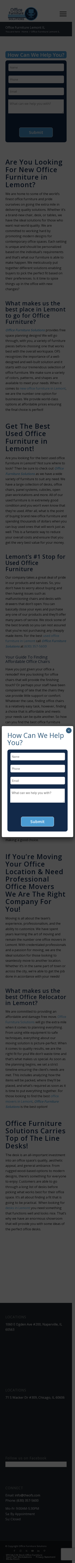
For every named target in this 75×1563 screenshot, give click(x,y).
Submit (37, 821)
